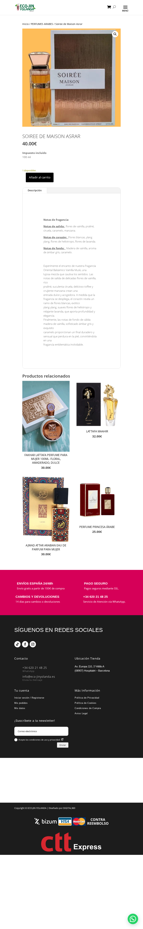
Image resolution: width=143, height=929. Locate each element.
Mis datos (19, 708)
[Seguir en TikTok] (17, 644)
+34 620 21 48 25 (95, 596)
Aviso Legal (81, 713)
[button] (115, 34)
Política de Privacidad (87, 697)
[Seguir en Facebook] (25, 644)
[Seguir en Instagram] (33, 644)
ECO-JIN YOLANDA (37, 808)
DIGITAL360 (69, 808)
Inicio (25, 24)
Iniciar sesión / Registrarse (29, 697)
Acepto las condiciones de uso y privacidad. (39, 739)
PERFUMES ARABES (42, 24)
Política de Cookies (85, 703)
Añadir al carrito (39, 177)
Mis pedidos (21, 703)
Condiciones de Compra (88, 708)
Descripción (35, 190)
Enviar (62, 745)
